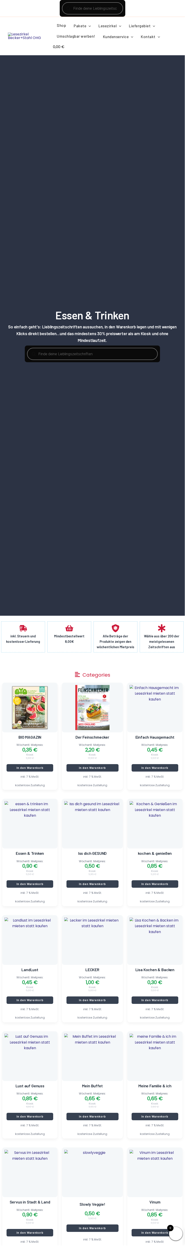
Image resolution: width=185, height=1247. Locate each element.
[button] (88, 25)
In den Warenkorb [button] (29, 768)
